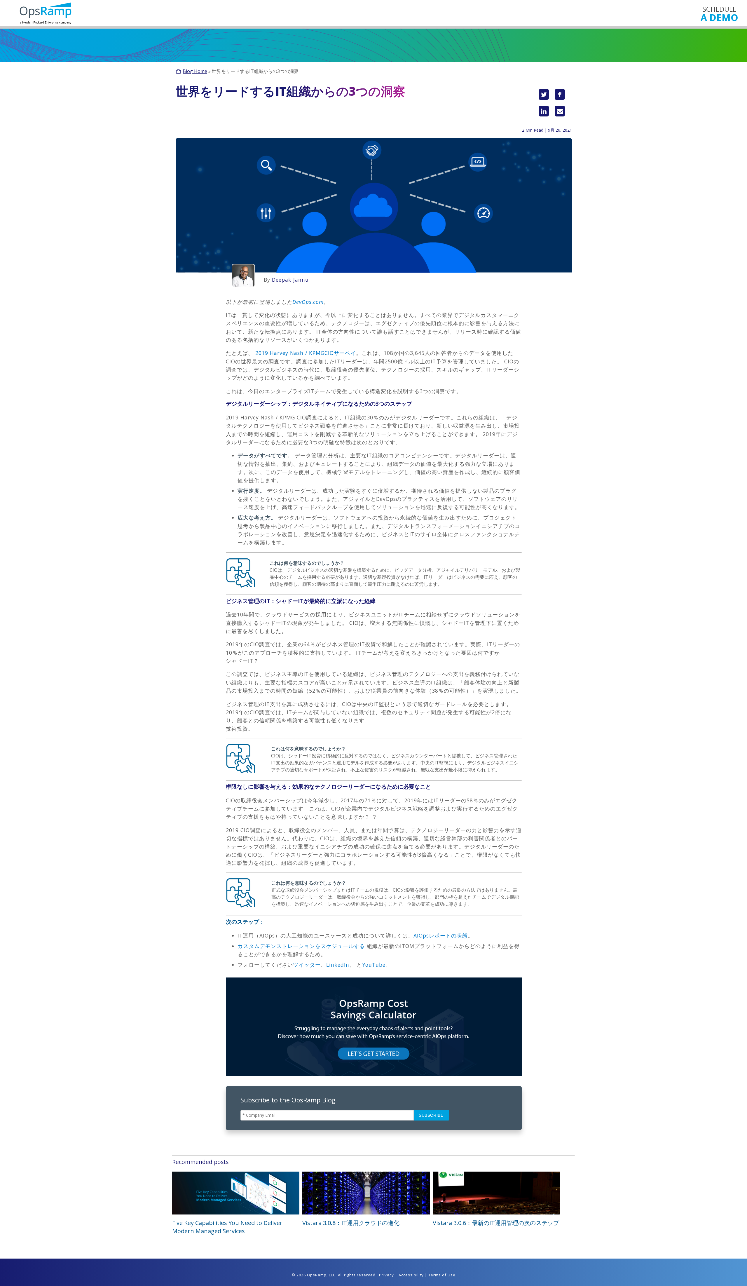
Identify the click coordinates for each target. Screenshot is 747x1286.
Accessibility (411, 1275)
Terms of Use (441, 1275)
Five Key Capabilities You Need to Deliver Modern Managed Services (227, 1227)
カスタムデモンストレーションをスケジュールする (301, 945)
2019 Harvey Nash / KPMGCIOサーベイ (305, 352)
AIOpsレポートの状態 (440, 935)
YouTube (373, 964)
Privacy (386, 1275)
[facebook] (560, 94)
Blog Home (195, 71)
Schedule (719, 13)
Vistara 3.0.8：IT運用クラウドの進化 (350, 1223)
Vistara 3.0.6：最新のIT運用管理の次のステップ (496, 1223)
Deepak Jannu (290, 279)
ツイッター (307, 964)
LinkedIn (337, 964)
